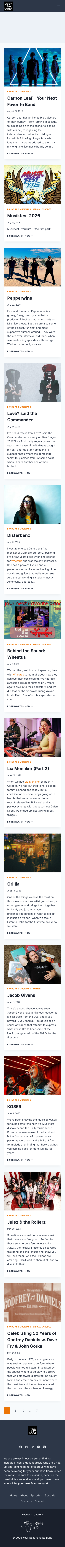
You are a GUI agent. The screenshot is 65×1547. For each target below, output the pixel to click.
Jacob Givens (21, 995)
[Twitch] (32, 1446)
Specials (50, 1495)
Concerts (26, 1501)
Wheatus (16, 560)
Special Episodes (42, 209)
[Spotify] (38, 1446)
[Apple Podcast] (44, 1446)
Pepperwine (19, 298)
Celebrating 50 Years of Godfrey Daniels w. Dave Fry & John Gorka (32, 1340)
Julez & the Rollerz (26, 1222)
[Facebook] (20, 1446)
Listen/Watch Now (20, 153)
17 (36, 1410)
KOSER (14, 1106)
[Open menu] (58, 6)
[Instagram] (26, 1446)
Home (13, 1495)
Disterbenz (18, 535)
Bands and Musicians (19, 91)
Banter (37, 989)
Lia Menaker (32, 781)
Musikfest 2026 (23, 215)
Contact (39, 1501)
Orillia (13, 884)
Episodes (36, 1495)
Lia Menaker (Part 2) (28, 768)
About (24, 1495)
